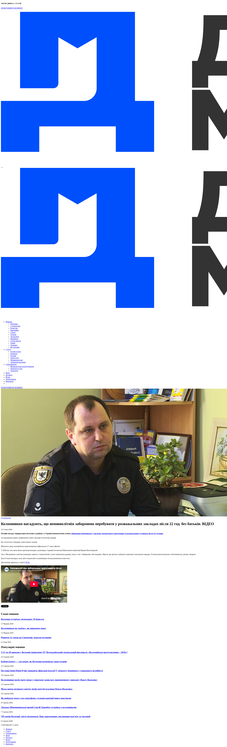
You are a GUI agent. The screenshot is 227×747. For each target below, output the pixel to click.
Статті (8, 349)
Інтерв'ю (13, 354)
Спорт (12, 332)
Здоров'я (13, 345)
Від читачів (15, 347)
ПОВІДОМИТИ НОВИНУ (12, 8)
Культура (14, 328)
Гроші (12, 343)
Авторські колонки (18, 362)
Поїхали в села (16, 369)
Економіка (14, 330)
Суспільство (15, 326)
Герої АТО (14, 358)
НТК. (28, 562)
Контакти (9, 381)
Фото (8, 373)
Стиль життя (15, 341)
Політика (14, 324)
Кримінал (14, 339)
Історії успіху (15, 352)
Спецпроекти (11, 364)
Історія (13, 356)
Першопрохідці (16, 360)
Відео (8, 377)
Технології (14, 337)
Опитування (11, 379)
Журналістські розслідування (22, 366)
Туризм (13, 335)
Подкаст (9, 375)
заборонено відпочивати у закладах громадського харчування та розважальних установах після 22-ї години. (117, 534)
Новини (9, 322)
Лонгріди (14, 371)
